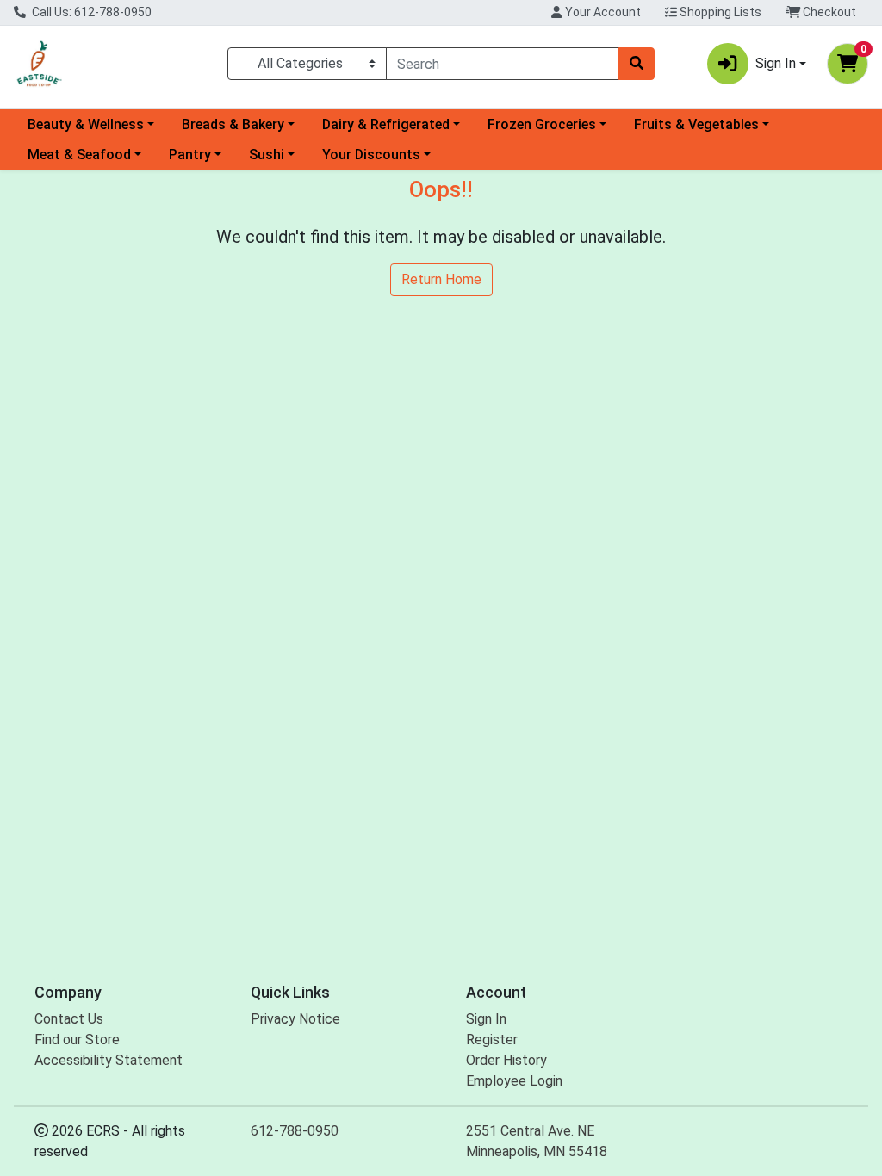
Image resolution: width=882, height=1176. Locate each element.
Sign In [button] (775, 63)
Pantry (190, 154)
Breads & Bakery (233, 124)
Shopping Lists (719, 12)
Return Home (441, 279)
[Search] (636, 63)
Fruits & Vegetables (696, 124)
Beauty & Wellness (86, 124)
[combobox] (502, 63)
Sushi (266, 154)
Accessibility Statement (108, 1060)
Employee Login (514, 1081)
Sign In (486, 1019)
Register (492, 1039)
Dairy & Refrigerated (386, 124)
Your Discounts (371, 154)
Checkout (828, 12)
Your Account (601, 12)
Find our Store (77, 1039)
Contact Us (68, 1019)
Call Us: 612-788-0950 (90, 12)
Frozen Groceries (542, 124)
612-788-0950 (295, 1131)
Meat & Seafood (79, 154)
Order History (506, 1060)
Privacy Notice (295, 1019)
